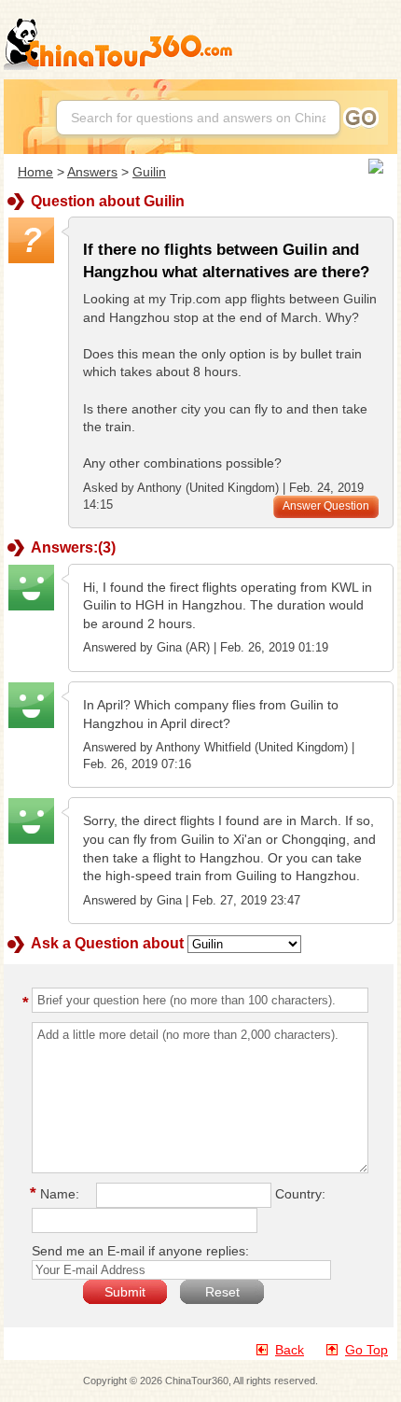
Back (289, 1349)
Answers (92, 171)
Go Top (366, 1349)
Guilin (149, 171)
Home (35, 171)
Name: (57, 1193)
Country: (300, 1193)
